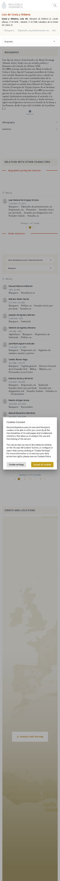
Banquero (9, 30)
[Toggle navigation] (55, 5)
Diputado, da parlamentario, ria (33, 30)
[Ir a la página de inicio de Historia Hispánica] (14, 5)
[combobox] (30, 41)
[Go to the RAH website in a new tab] (4, 5)
